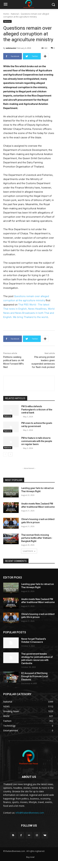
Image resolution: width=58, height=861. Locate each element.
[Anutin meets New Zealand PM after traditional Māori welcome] (11, 507)
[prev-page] (5, 454)
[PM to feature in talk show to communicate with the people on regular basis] (11, 442)
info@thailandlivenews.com (30, 812)
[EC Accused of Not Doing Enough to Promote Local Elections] (11, 677)
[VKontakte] (45, 835)
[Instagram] (37, 835)
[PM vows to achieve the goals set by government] (11, 427)
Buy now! (30, 857)
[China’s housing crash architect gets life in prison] (11, 523)
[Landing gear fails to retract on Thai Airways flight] (11, 492)
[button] (53, 4)
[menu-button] (5, 4)
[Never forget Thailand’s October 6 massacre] (11, 642)
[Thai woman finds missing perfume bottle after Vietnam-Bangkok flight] (11, 538)
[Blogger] (13, 835)
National (15, 13)
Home (6, 13)
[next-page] (10, 454)
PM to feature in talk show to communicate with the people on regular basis (36, 441)
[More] (45, 56)
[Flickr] (29, 835)
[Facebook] (21, 835)
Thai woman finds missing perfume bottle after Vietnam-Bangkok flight (36, 538)
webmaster (11, 48)
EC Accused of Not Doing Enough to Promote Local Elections (34, 676)
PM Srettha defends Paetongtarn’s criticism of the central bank (36, 409)
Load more (28, 551)
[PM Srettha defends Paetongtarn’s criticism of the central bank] (11, 410)
